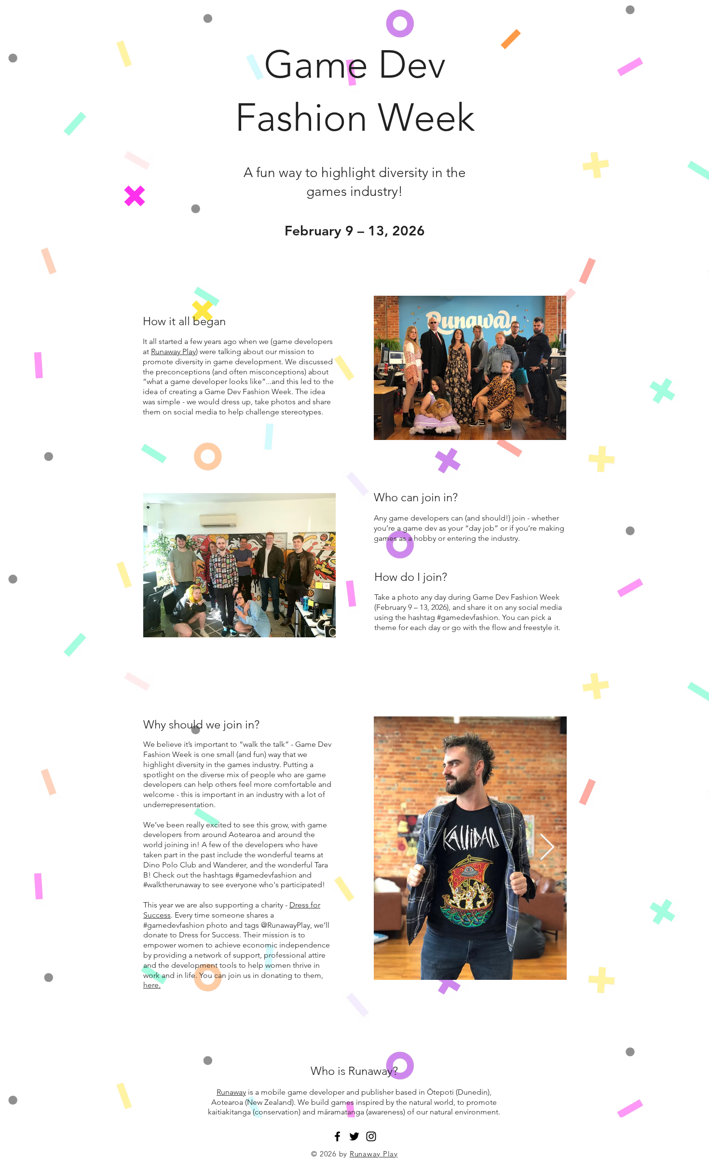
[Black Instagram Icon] (371, 1136)
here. (152, 984)
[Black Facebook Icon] (337, 1136)
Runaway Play (173, 351)
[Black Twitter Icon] (354, 1136)
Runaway (231, 1092)
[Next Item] (547, 848)
